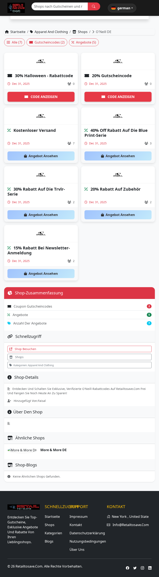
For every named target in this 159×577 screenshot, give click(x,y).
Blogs (49, 541)
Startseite (17, 31)
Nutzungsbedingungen (88, 541)
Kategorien (53, 533)
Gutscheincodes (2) (50, 42)
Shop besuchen (25, 349)
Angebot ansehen (43, 156)
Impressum (79, 516)
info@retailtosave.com (131, 525)
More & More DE (53, 450)
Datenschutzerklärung (87, 533)
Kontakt (76, 525)
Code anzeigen (44, 96)
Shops (83, 31)
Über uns (77, 549)
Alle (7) (17, 42)
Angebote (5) (86, 42)
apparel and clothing (51, 31)
